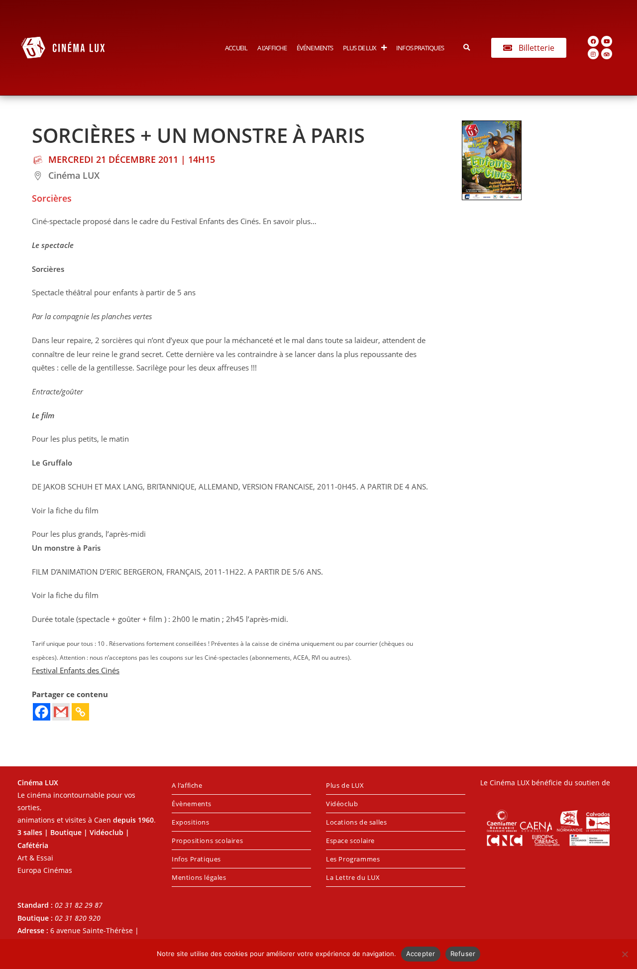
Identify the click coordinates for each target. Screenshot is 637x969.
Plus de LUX (359, 47)
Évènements (192, 803)
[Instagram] (593, 53)
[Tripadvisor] (606, 53)
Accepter (420, 954)
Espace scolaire (350, 840)
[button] (467, 47)
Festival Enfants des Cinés (75, 670)
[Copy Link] (80, 712)
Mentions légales (199, 877)
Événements (315, 47)
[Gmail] (61, 712)
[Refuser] (625, 954)
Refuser (463, 954)
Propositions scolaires (207, 840)
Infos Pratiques (420, 47)
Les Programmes (353, 858)
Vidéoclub (342, 803)
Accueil (236, 47)
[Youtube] (606, 41)
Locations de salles (356, 822)
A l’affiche (272, 47)
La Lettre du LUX (353, 877)
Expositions (191, 822)
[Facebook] (593, 41)
